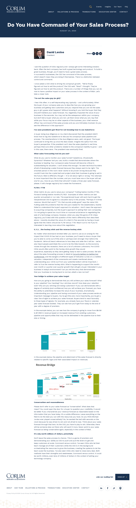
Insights (108, 7)
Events (99, 7)
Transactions (89, 12)
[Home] (16, 477)
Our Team (118, 7)
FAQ (126, 7)
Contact (124, 12)
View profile (49, 53)
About (51, 12)
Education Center (107, 12)
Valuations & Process (68, 12)
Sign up (121, 477)
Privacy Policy (11, 493)
